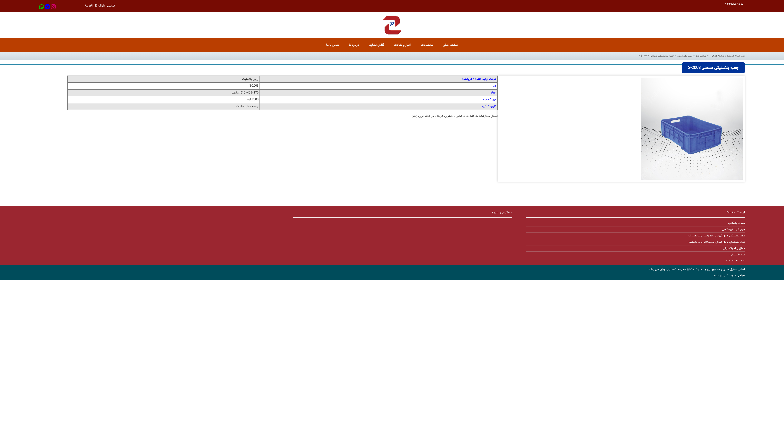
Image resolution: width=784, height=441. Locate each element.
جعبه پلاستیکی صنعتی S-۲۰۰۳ (657, 56)
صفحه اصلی (717, 56)
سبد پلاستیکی (685, 56)
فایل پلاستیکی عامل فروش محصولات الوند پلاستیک (716, 242)
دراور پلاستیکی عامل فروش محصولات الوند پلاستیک (716, 236)
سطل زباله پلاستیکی (734, 248)
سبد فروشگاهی (736, 223)
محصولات (700, 56)
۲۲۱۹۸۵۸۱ (732, 4)
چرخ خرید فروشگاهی (733, 229)
